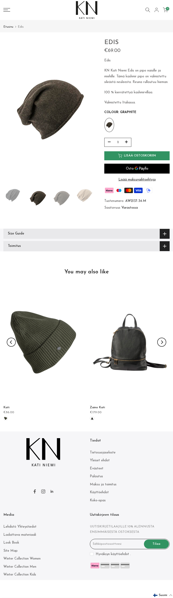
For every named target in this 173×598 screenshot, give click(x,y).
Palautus (96, 476)
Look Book (11, 542)
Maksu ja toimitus (103, 484)
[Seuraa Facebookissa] (35, 491)
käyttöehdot (120, 554)
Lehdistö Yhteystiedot (19, 527)
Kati (6, 407)
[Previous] (11, 342)
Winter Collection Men (19, 567)
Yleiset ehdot (100, 460)
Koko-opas (98, 500)
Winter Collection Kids (19, 574)
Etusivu (8, 26)
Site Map (10, 551)
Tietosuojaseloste (103, 452)
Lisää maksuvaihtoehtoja (137, 179)
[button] (163, 595)
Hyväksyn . (113, 554)
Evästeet (96, 468)
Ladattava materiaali (19, 535)
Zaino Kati (97, 407)
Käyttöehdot (99, 492)
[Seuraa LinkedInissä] (52, 491)
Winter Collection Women (22, 558)
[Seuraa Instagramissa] (43, 491)
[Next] (161, 342)
